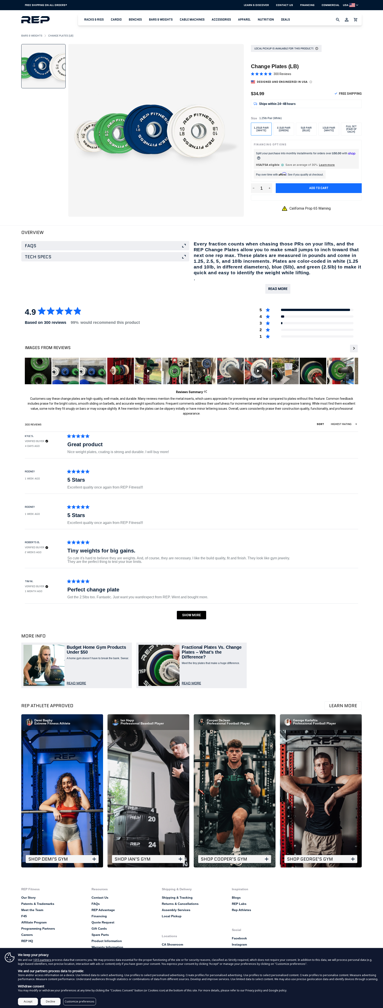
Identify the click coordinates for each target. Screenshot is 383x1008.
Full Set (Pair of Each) (351, 128)
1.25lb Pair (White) (261, 129)
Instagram (239, 944)
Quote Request (103, 922)
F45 (24, 916)
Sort (321, 424)
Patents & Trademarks (37, 904)
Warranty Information (107, 947)
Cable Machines (192, 19)
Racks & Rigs (94, 19)
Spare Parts (100, 935)
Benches (135, 19)
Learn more (327, 164)
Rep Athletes (241, 910)
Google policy (277, 990)
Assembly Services (176, 910)
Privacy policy (253, 990)
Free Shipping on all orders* (46, 5)
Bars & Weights (161, 19)
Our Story (28, 897)
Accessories (221, 19)
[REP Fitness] (49, 19)
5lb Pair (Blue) (306, 129)
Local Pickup (172, 916)
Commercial (330, 5)
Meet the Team (32, 910)
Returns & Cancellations (180, 904)
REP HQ (27, 941)
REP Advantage (103, 910)
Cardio (116, 19)
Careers (27, 935)
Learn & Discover (256, 5)
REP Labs (239, 904)
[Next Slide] (353, 348)
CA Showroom (172, 944)
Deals (285, 19)
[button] (94, 19)
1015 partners (42, 960)
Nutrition (266, 19)
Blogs (236, 897)
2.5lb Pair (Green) (283, 129)
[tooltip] (205, 392)
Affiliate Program (34, 922)
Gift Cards (99, 928)
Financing (307, 5)
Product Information (107, 941)
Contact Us (284, 5)
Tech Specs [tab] (38, 257)
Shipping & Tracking (177, 897)
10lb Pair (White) (328, 129)
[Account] (346, 19)
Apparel (244, 19)
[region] (197, 371)
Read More (277, 288)
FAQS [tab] (30, 246)
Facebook (239, 938)
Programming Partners (38, 928)
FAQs (96, 904)
